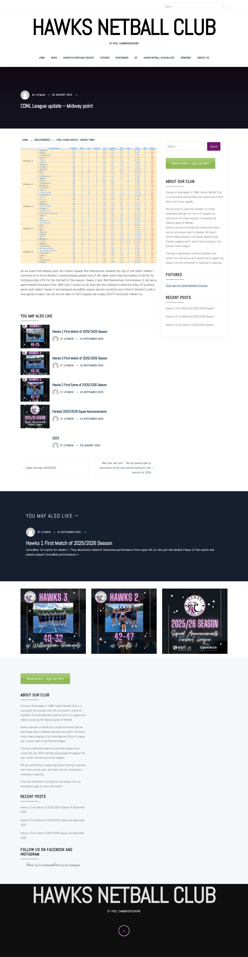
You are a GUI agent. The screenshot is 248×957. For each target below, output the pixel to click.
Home (42, 57)
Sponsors (186, 57)
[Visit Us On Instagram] (66, 865)
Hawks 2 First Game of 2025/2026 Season (79, 384)
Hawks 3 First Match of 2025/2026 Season (79, 358)
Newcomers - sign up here (190, 163)
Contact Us (203, 57)
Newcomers (122, 57)
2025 (55, 438)
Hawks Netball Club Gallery (159, 57)
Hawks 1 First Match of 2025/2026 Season (79, 331)
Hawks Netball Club (124, 27)
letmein (40, 94)
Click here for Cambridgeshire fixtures (187, 285)
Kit (136, 57)
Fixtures (104, 57)
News (54, 57)
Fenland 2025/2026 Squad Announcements (79, 411)
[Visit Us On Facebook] (39, 865)
